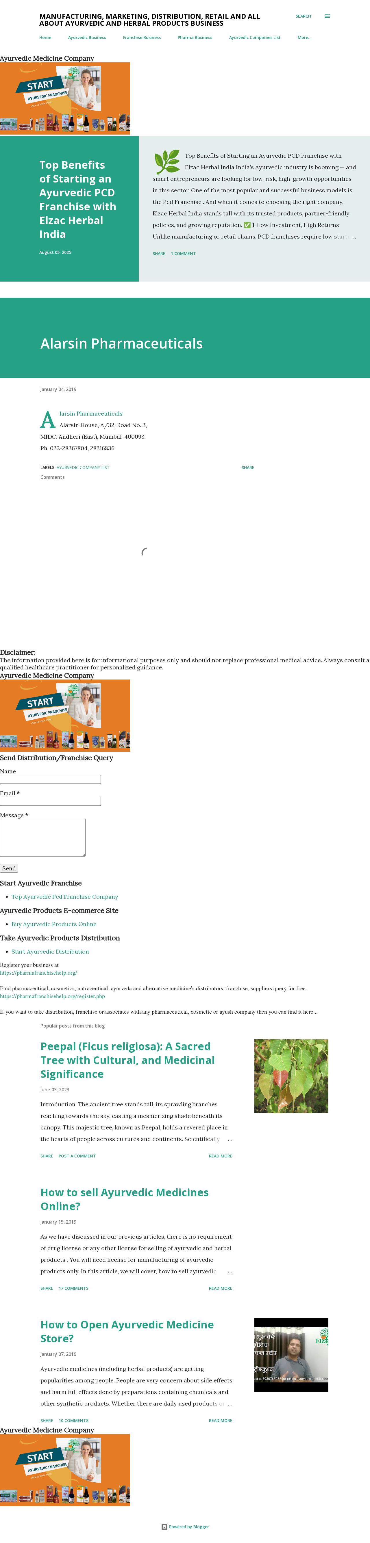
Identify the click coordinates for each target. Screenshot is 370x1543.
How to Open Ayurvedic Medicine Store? (127, 1331)
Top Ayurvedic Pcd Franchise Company (65, 896)
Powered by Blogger (188, 1526)
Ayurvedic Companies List (255, 37)
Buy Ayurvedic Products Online (54, 924)
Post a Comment (77, 1156)
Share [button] (159, 253)
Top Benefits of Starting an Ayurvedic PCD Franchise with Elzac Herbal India (77, 199)
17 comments (73, 1288)
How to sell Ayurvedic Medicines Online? (124, 1199)
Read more (220, 1156)
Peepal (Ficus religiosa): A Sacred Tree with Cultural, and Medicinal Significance (127, 1060)
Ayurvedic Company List (83, 467)
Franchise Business (142, 37)
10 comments (73, 1420)
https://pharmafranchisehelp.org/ (38, 972)
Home (45, 37)
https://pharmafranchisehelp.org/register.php (52, 996)
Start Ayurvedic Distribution (50, 951)
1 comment (183, 253)
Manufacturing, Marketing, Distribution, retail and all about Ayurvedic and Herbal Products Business (149, 19)
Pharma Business (195, 37)
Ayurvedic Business (87, 37)
